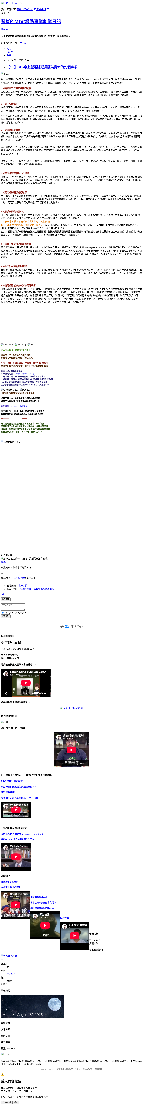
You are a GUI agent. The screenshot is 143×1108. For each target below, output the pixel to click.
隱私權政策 (87, 1069)
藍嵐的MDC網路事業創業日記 (31, 21)
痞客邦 (16, 578)
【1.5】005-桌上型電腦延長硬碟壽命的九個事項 (42, 67)
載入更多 (5, 599)
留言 (23, 578)
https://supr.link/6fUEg (20, 406)
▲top (3, 594)
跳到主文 (5, 29)
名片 (9, 55)
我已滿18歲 (6, 1102)
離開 (16, 1102)
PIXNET (50, 1069)
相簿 (9, 48)
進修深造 (22, 585)
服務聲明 (98, 1069)
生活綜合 (24, 43)
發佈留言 (5, 616)
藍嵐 (3, 562)
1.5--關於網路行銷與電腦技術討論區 (36, 589)
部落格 (10, 52)
